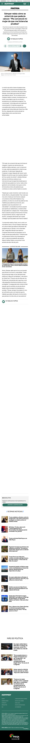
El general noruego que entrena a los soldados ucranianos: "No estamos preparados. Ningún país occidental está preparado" (19, 549)
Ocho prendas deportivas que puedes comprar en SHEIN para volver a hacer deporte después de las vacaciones (15, 265)
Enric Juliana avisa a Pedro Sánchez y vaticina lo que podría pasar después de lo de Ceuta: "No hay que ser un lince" (18, 608)
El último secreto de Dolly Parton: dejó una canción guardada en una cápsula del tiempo (18, 588)
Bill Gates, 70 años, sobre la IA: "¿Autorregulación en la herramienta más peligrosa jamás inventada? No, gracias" (18, 529)
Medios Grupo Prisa (15, 739)
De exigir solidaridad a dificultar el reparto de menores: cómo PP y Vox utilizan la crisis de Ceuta (18, 578)
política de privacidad (20, 704)
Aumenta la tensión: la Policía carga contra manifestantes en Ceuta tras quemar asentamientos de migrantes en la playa (18, 568)
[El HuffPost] (9, 3)
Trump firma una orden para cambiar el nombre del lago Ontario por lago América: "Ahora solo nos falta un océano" (18, 559)
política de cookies (19, 700)
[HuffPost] (6, 694)
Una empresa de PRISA (15, 736)
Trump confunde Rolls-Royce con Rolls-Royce (18, 539)
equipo (3, 698)
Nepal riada (19, 1)
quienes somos (5, 700)
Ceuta (8, 1)
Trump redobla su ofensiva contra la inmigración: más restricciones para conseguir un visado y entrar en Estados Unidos (19, 519)
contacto (4, 702)
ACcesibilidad (18, 706)
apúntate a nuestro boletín (15, 504)
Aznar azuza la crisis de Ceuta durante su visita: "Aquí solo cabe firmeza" (21, 671)
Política (15, 8)
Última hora (24, 4)
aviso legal (17, 702)
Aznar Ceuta (13, 1)
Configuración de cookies (21, 698)
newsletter (4, 704)
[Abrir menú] (2, 4)
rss (2, 706)
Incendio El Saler (26, 1)
